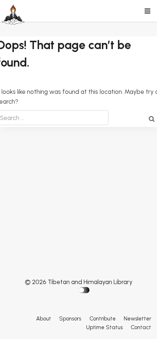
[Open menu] (147, 11)
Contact (141, 327)
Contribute (102, 318)
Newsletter (137, 318)
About (43, 318)
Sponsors (70, 318)
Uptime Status (104, 327)
